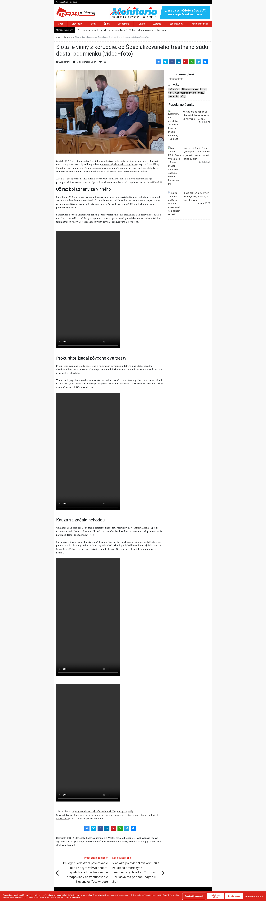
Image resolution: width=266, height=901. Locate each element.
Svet (93, 23)
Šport (107, 23)
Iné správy (174, 89)
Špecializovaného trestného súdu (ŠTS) (110, 161)
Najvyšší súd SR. (154, 182)
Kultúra (141, 23)
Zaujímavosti (176, 23)
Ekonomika (123, 23)
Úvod (60, 23)
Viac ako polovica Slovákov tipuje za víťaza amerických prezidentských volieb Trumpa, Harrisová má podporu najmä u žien (135, 872)
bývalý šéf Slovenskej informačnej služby (94, 811)
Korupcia (122, 811)
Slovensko (77, 23)
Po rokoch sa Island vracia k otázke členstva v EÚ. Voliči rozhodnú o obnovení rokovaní (122, 30)
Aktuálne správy (190, 89)
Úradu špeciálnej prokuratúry (94, 366)
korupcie (106, 168)
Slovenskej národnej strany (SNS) (119, 164)
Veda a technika (199, 23)
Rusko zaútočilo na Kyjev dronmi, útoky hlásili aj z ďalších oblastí (196, 196)
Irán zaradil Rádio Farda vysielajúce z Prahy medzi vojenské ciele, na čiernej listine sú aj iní (196, 153)
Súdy (130, 811)
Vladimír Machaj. (140, 528)
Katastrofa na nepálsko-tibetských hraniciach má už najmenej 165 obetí (196, 115)
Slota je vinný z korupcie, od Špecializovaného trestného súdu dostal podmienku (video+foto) (108, 816)
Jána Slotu (61, 168)
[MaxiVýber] (75, 12)
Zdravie (157, 23)
